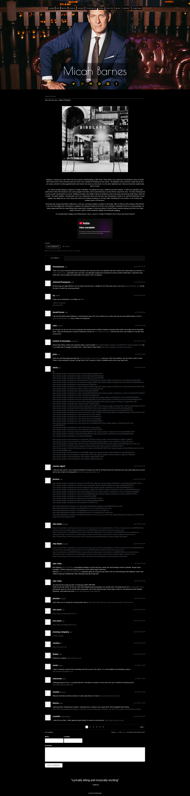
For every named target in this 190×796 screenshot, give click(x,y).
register (124, 732)
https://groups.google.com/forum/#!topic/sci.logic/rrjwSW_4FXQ (73, 454)
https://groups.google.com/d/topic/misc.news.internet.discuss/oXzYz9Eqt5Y (77, 414)
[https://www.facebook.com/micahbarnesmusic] (116, 83)
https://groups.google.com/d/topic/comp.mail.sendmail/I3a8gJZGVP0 (120, 399)
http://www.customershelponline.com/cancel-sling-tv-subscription (106, 536)
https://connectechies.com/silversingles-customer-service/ (116, 534)
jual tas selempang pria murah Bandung (87, 591)
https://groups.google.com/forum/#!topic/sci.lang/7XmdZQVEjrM (73, 442)
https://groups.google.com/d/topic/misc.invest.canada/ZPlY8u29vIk (117, 397)
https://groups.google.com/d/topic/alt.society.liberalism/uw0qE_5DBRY (75, 382)
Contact (126, 8)
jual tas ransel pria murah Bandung (70, 571)
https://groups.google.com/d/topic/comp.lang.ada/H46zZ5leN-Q (73, 434)
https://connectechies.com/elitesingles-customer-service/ (79, 534)
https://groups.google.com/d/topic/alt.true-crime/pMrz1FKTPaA (113, 410)
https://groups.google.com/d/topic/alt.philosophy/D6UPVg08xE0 (73, 432)
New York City (73, 250)
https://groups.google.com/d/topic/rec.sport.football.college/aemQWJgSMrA (77, 401)
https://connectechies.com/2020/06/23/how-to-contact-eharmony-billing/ (75, 532)
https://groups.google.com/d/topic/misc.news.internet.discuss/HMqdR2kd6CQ (77, 423)
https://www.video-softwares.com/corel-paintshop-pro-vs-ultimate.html (110, 602)
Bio (57, 8)
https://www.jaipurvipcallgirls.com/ (89, 472)
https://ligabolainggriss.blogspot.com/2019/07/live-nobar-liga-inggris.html (118, 345)
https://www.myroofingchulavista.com (64, 613)
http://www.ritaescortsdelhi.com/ (63, 685)
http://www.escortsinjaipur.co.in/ (63, 671)
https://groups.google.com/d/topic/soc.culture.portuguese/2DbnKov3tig (75, 386)
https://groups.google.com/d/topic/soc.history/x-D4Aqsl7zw (71, 487)
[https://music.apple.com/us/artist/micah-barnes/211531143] (107, 83)
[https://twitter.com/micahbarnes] (73, 83)
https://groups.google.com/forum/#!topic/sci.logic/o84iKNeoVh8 (114, 452)
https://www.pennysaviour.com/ (110, 696)
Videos (72, 8)
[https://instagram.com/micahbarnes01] (82, 83)
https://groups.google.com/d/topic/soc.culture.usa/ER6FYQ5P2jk (116, 494)
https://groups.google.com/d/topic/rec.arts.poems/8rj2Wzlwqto (72, 436)
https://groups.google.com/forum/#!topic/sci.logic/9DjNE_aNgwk (73, 452)
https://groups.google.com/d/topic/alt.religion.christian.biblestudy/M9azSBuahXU (78, 500)
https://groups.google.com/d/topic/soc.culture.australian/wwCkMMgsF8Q (76, 395)
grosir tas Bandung (68, 567)
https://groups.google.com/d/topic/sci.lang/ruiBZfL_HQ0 (119, 401)
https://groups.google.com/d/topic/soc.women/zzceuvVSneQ (72, 485)
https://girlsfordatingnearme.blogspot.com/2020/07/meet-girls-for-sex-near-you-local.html (81, 515)
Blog (118, 8)
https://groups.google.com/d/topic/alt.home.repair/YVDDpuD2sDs (73, 492)
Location (67, 736)
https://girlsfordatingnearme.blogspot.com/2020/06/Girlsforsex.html (101, 506)
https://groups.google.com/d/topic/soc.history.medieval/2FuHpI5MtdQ (117, 492)
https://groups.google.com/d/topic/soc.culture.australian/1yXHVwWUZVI (122, 393)
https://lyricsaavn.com (60, 647)
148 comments (53, 246)
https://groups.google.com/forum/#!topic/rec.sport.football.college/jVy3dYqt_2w (78, 459)
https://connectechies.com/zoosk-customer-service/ (69, 536)
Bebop (78, 250)
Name (47, 736)
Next (141, 727)
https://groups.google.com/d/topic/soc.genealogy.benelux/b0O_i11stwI (119, 483)
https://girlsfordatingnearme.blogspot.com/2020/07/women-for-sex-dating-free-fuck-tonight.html (83, 512)
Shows (81, 8)
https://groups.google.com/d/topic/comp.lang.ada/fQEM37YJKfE (114, 432)
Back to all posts (51, 96)
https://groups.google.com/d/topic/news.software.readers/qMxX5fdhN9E (75, 391)
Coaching (137, 8)
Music (64, 8)
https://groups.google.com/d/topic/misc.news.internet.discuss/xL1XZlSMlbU (77, 419)
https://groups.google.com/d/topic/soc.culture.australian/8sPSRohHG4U (75, 393)
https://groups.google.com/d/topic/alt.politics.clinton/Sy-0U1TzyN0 (123, 412)
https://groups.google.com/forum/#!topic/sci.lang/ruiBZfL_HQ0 (72, 439)
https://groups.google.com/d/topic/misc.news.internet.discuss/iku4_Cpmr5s (77, 427)
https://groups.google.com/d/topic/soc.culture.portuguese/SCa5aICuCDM (121, 386)
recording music (65, 250)
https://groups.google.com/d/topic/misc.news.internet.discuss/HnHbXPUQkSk (77, 421)
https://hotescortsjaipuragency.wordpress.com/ (67, 709)
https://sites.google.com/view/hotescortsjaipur (126, 709)
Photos (109, 8)
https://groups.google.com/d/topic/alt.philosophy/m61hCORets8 (73, 408)
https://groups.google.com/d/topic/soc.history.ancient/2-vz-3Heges (74, 489)
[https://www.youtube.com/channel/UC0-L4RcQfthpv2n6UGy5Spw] (90, 83)
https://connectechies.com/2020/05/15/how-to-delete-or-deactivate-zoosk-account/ (98, 530)
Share (67, 246)
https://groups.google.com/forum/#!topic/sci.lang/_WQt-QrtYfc (113, 442)
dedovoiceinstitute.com (132, 286)
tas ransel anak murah (136, 587)
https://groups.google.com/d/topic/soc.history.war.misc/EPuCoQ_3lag (75, 483)
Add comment (53, 765)
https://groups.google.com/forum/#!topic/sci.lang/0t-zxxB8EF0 (112, 439)
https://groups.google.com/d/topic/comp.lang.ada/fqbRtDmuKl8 (113, 434)
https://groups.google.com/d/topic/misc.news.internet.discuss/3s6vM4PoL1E (77, 416)
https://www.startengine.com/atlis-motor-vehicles (116, 347)
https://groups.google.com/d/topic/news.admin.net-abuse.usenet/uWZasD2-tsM (78, 389)
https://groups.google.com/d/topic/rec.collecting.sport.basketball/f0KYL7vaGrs (77, 498)
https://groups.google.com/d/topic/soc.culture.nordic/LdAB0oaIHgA (74, 494)
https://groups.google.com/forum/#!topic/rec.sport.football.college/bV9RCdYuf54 (78, 457)
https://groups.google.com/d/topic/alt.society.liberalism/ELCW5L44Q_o (75, 384)
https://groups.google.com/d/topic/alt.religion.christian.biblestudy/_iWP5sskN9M (78, 378)
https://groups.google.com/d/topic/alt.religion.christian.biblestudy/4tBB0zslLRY (78, 373)
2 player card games (59, 303)
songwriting (58, 250)
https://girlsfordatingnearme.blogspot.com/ (66, 506)
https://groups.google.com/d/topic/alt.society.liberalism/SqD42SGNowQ (120, 382)
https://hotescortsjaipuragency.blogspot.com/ (97, 709)
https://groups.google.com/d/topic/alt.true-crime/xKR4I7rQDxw (72, 410)
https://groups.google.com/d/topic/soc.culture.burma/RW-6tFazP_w (112, 487)
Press (101, 8)
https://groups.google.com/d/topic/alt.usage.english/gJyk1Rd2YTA (113, 485)
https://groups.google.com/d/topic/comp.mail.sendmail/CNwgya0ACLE (75, 399)
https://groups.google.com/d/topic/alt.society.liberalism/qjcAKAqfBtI (119, 380)
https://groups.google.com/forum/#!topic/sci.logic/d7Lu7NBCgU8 (114, 454)
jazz (47, 250)
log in (117, 732)
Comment (48, 745)
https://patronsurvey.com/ (102, 331)
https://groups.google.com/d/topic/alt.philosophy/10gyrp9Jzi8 (112, 408)
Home (51, 8)
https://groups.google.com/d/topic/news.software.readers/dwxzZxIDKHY (76, 406)
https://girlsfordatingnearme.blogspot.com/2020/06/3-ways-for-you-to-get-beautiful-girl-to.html (82, 508)
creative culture (52, 250)
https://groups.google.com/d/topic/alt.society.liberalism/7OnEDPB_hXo (75, 502)
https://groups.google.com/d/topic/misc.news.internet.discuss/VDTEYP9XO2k (77, 429)
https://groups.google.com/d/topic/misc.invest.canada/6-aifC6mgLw (74, 397)
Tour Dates (91, 8)
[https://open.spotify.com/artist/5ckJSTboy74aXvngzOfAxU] (99, 83)
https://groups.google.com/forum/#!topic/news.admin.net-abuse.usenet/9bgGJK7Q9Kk (80, 448)
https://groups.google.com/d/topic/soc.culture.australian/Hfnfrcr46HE (74, 496)
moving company (58, 636)
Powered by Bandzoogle (95, 793)
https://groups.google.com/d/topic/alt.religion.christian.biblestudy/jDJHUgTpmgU (78, 376)
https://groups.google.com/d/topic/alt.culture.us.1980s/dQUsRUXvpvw (117, 489)
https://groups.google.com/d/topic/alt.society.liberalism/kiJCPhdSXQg (75, 380)
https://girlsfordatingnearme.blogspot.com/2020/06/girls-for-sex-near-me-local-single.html (81, 510)
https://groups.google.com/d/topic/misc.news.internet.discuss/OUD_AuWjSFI (77, 412)
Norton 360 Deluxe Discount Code (90, 358)
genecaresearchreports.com (61, 318)
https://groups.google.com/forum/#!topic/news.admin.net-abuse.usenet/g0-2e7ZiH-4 (97, 446)
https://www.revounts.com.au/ (114, 720)
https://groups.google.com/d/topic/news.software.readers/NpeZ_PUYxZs (122, 406)
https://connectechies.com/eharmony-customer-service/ (70, 528)
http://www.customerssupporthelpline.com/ (102, 528)
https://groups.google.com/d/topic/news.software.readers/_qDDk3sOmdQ (76, 404)
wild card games (58, 305)
